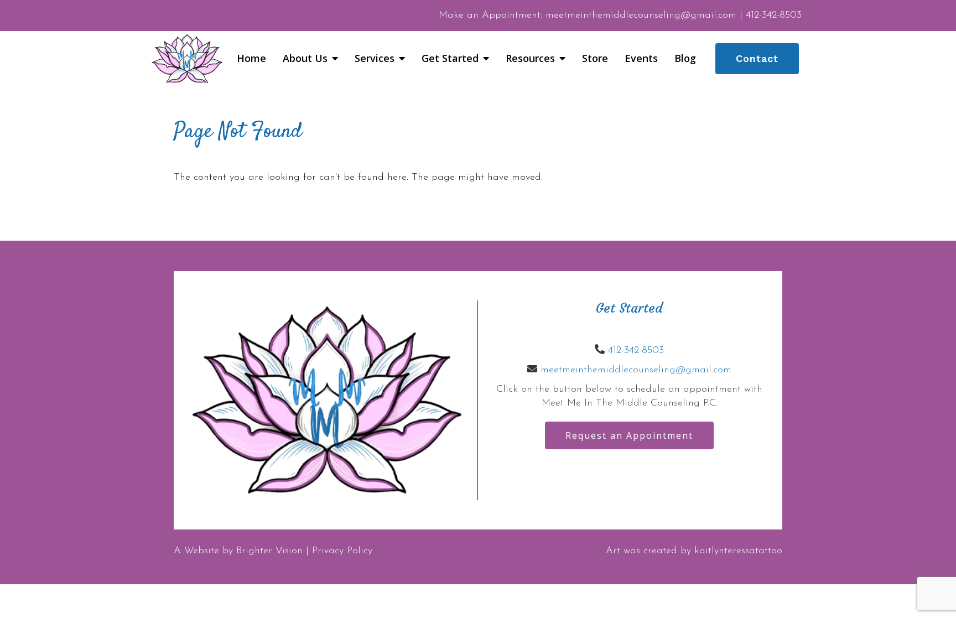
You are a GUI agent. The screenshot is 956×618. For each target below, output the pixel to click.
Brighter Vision (269, 551)
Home (251, 59)
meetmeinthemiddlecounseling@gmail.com (636, 370)
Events (641, 59)
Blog (685, 59)
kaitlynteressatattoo (738, 551)
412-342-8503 (636, 351)
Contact (757, 58)
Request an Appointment (629, 435)
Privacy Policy (342, 551)
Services (374, 59)
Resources (530, 59)
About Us (305, 59)
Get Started (450, 59)
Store (595, 59)
